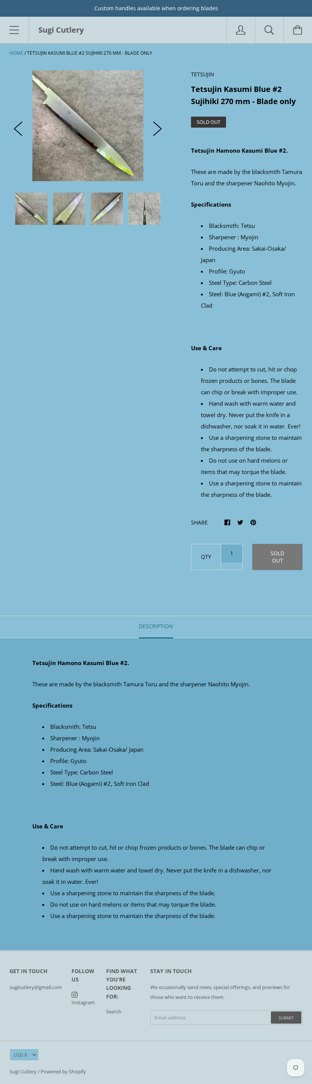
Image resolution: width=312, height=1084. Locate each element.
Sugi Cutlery (23, 1071)
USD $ (20, 1055)
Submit (286, 1018)
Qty (206, 556)
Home (16, 53)
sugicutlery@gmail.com (36, 987)
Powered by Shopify (63, 1071)
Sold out (277, 557)
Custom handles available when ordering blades (156, 8)
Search (113, 1011)
